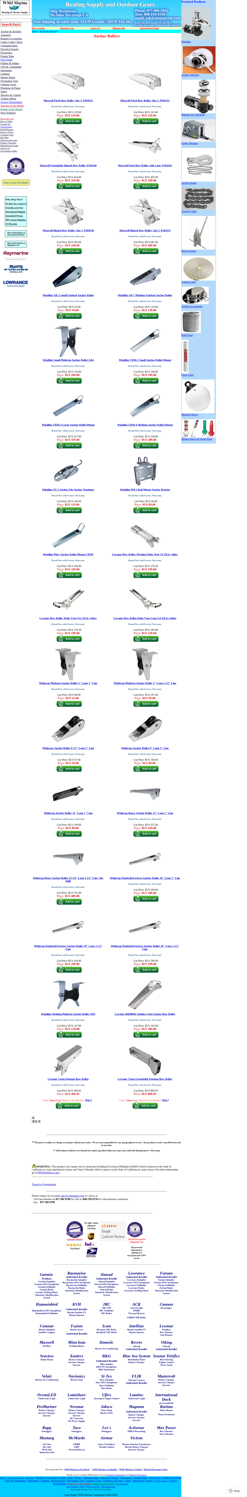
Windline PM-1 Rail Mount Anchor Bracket (145, 489)
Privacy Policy (93, 1486)
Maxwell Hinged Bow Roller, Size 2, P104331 (145, 230)
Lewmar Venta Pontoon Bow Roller (68, 1079)
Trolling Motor (161, 1481)
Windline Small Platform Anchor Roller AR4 (68, 360)
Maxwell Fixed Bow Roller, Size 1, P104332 (68, 100)
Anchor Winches (190, 75)
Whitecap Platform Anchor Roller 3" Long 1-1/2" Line (145, 683)
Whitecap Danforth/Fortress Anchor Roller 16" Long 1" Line (145, 878)
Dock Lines (187, 374)
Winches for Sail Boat (192, 114)
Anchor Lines (188, 282)
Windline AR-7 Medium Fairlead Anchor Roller (145, 295)
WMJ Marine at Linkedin (104, 1469)
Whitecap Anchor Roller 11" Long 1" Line (68, 813)
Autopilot (30, 1478)
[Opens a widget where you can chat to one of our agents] (234, 1491)
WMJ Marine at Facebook (77, 1469)
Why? (88, 1100)
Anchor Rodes (189, 183)
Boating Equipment (116, 1475)
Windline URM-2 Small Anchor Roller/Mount (145, 360)
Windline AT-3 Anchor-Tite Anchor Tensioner (68, 489)
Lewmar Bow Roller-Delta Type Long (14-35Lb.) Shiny (144, 618)
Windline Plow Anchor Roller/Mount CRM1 (68, 554)
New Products (122, 1484)
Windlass (186, 41)
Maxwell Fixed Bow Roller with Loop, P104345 (145, 165)
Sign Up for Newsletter (16, 182)
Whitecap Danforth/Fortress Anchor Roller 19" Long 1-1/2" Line (68, 948)
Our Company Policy (76, 1486)
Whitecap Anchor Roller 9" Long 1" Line (145, 748)
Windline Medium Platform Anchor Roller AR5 (68, 1014)
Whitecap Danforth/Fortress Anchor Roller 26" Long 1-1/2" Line (145, 948)
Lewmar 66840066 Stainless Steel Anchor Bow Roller (145, 1014)
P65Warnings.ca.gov (49, 1172)
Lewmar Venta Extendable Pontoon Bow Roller (145, 1079)
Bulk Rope (187, 335)
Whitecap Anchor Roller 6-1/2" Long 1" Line (68, 748)
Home (34, 31)
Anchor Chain (188, 211)
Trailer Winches (189, 143)
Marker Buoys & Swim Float (196, 439)
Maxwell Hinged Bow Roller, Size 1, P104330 (68, 230)
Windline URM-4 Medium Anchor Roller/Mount (145, 424)
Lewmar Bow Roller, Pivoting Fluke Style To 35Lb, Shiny (145, 554)
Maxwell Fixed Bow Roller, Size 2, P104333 (145, 100)
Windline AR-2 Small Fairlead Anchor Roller (68, 295)
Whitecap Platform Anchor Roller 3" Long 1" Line (68, 683)
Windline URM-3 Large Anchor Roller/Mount (68, 424)
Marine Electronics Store (156, 1469)
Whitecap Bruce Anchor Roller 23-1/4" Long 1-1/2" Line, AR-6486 (68, 880)
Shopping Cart (108, 1486)
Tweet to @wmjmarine (44, 1184)
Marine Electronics (138, 1475)
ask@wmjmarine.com (72, 1195)
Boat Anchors (188, 251)
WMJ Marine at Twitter (130, 1469)
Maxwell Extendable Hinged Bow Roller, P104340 (68, 165)
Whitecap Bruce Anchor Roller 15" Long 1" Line (145, 813)
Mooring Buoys (189, 414)
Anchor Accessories (191, 306)
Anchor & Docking (48, 31)
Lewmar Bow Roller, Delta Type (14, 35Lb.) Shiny (68, 618)
